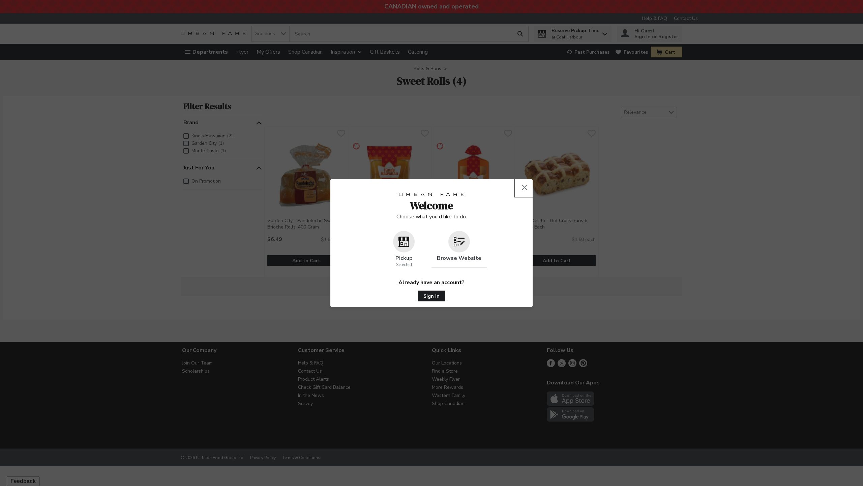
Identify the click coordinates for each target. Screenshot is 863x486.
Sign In (431, 296)
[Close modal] (524, 187)
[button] (404, 249)
